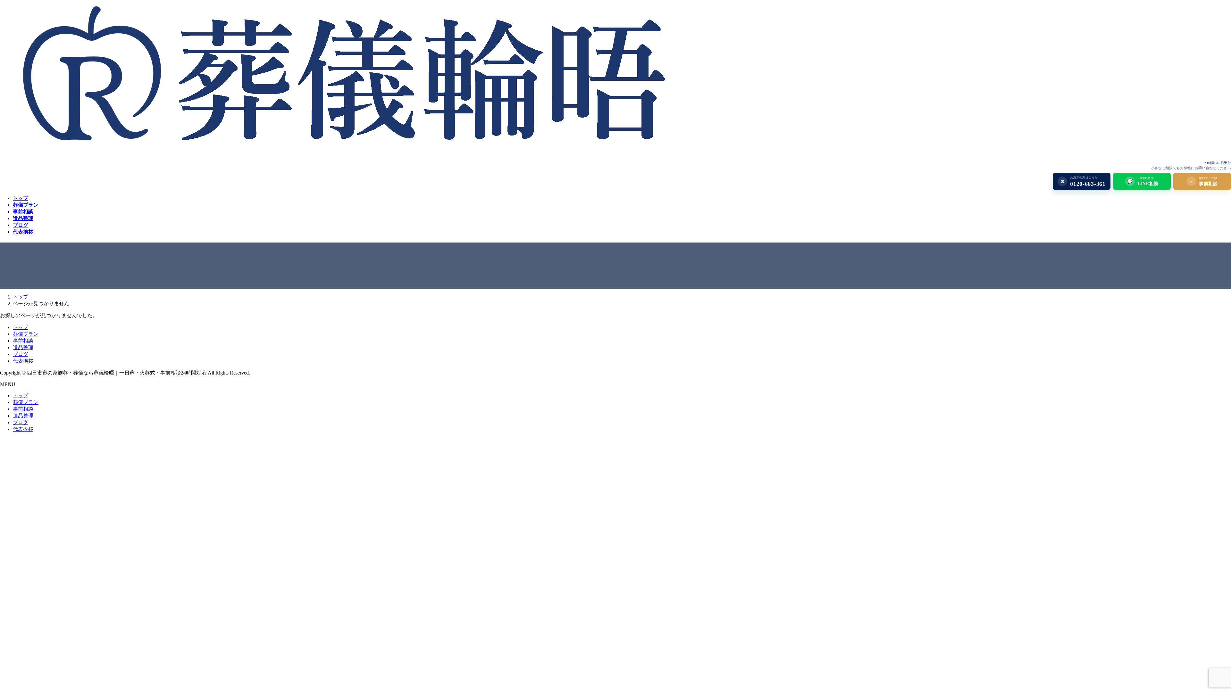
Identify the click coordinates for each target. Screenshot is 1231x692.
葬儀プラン (25, 334)
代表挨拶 (23, 361)
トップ (20, 327)
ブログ (20, 354)
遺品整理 (23, 347)
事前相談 (23, 340)
